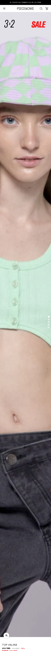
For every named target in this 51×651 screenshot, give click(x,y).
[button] (49, 317)
